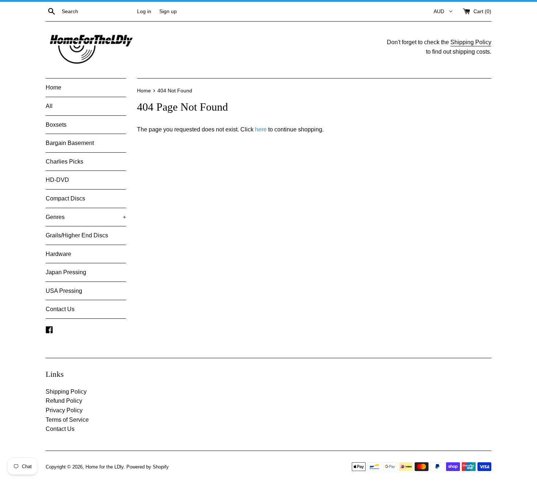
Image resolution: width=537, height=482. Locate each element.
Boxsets (56, 125)
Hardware (58, 254)
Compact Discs (65, 198)
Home (53, 87)
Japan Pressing (66, 272)
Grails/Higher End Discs (77, 235)
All (49, 106)
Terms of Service (67, 420)
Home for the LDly (104, 467)
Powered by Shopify (147, 467)
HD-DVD (57, 180)
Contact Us (60, 309)
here (261, 129)
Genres (86, 217)
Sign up (168, 11)
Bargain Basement (70, 143)
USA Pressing (64, 291)
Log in (144, 11)
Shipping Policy (470, 42)
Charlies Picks (64, 161)
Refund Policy (64, 401)
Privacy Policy (64, 410)
